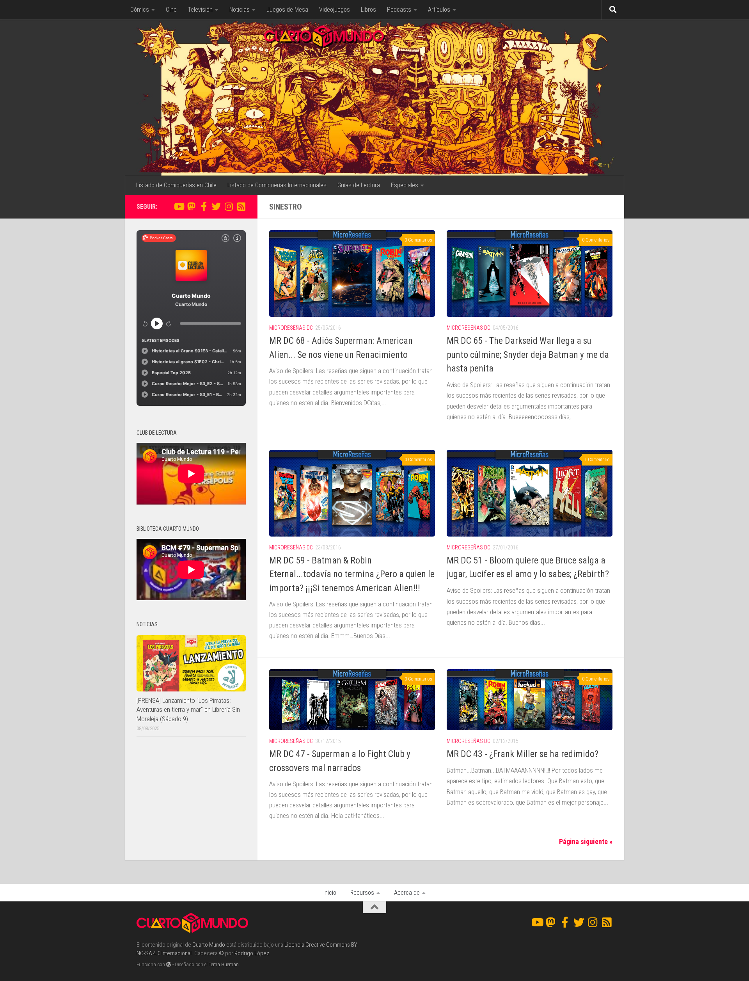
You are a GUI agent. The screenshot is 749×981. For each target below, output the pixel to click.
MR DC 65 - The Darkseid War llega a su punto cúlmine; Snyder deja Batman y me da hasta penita (528, 354)
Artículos (439, 9)
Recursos (362, 892)
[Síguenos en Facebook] (203, 206)
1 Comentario (597, 459)
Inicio (329, 892)
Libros (368, 9)
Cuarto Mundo (208, 944)
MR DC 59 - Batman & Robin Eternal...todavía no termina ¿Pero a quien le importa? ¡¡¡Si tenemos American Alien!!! (352, 574)
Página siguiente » (585, 841)
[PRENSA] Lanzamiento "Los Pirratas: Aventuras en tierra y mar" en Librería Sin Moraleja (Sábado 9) (188, 710)
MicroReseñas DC (291, 328)
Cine (171, 9)
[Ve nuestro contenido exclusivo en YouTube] (178, 206)
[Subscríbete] (241, 206)
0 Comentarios (418, 240)
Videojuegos (334, 9)
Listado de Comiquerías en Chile (176, 185)
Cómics (139, 9)
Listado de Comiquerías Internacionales (277, 185)
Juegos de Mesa (287, 9)
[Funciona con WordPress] (168, 964)
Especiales (404, 185)
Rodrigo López (251, 953)
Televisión (200, 9)
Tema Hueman (224, 964)
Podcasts (399, 9)
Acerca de (407, 892)
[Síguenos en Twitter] (216, 206)
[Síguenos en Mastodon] (191, 206)
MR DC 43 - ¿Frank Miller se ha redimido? (522, 753)
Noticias (239, 9)
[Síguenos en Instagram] (228, 206)
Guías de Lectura (358, 185)
